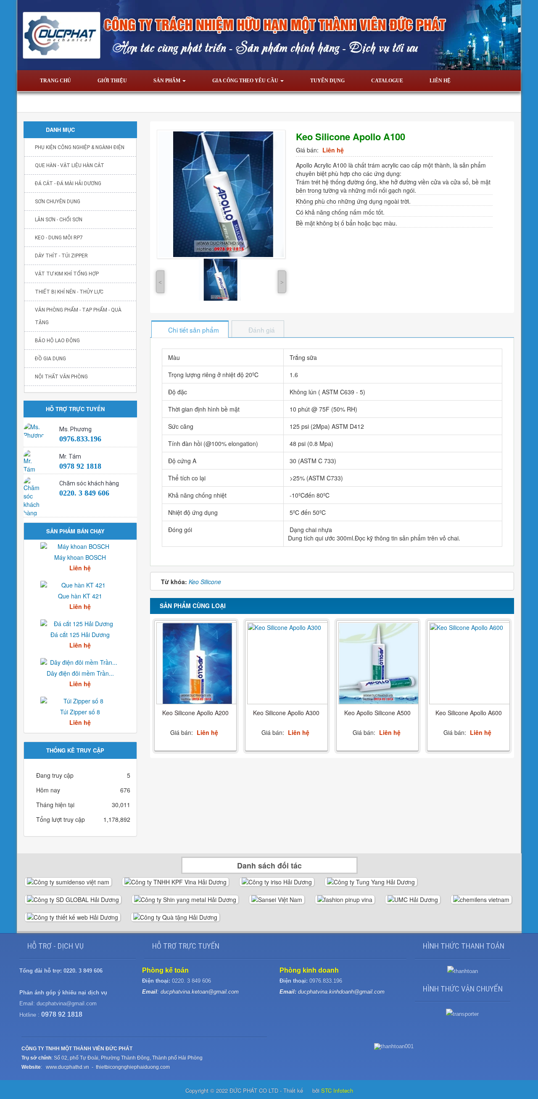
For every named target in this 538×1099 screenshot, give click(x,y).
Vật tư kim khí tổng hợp (67, 274)
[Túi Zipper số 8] (80, 700)
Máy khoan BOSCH (80, 557)
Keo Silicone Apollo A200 (195, 712)
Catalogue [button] (387, 81)
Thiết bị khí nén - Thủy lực (69, 292)
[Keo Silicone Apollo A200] (197, 664)
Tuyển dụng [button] (327, 81)
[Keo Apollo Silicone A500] (379, 664)
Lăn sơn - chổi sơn (58, 220)
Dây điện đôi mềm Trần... (80, 673)
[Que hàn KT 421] (80, 584)
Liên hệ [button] (440, 81)
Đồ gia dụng (50, 359)
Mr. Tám (70, 456)
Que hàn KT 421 (80, 596)
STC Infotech (337, 1090)
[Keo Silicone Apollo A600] (469, 664)
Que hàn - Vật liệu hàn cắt (69, 165)
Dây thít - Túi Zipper (61, 256)
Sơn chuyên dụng (57, 202)
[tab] (189, 330)
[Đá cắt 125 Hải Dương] (80, 623)
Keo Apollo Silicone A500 (377, 712)
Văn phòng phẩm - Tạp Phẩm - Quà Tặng (78, 316)
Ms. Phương (75, 429)
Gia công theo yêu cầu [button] (246, 81)
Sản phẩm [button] (167, 81)
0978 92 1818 (80, 466)
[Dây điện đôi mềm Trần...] (80, 661)
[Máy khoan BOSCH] (80, 545)
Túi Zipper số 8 (80, 712)
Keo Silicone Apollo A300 (286, 712)
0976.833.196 (80, 439)
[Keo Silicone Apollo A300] (287, 664)
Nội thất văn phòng (61, 377)
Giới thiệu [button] (112, 81)
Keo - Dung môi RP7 (59, 238)
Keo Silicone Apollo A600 (468, 712)
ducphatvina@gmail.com (67, 1003)
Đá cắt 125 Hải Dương (80, 634)
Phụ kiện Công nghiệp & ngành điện (79, 147)
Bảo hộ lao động (57, 341)
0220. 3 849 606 (84, 493)
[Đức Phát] (269, 34)
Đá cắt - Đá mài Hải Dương (68, 183)
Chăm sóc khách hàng (89, 483)
